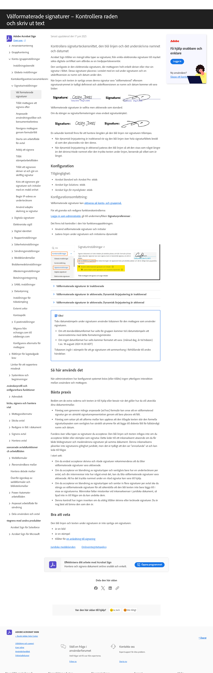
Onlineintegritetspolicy (94, 547)
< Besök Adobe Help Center (26, 636)
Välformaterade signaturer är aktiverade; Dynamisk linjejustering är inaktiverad (101, 294)
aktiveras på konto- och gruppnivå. (103, 203)
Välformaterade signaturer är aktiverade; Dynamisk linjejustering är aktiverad (100, 302)
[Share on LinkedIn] (110, 589)
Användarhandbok (22, 651)
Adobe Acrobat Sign (24, 36)
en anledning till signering (80, 538)
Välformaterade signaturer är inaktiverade (80, 286)
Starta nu (123, 661)
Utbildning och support (24, 643)
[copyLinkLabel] (117, 589)
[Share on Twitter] (103, 589)
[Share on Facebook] (96, 589)
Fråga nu (73, 661)
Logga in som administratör (66, 216)
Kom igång (19, 647)
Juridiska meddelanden (63, 547)
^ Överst (202, 638)
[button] (24, 46)
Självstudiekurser (22, 655)
